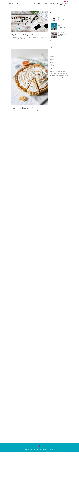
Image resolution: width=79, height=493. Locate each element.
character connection (58, 71)
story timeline (58, 75)
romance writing (59, 73)
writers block (52, 77)
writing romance (63, 77)
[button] (68, 1)
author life (52, 71)
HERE (52, 449)
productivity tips (53, 73)
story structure (52, 75)
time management (64, 75)
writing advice (57, 77)
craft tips (63, 71)
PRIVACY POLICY (45, 449)
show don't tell (65, 73)
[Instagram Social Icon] (65, 1)
